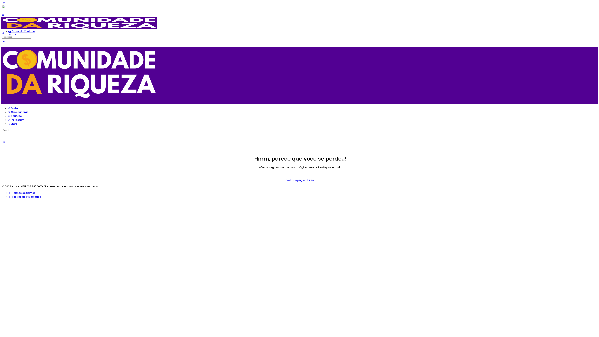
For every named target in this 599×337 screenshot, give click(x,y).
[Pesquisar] (3, 33)
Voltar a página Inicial (300, 180)
